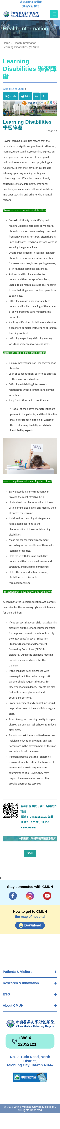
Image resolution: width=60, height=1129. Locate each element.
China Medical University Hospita (30, 1024)
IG (30, 896)
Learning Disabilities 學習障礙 (21, 47)
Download (32, 925)
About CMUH (13, 1005)
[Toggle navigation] (54, 14)
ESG (6, 994)
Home (6, 43)
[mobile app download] (30, 1077)
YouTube (47, 896)
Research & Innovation (21, 983)
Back (30, 853)
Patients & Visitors (17, 972)
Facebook (13, 896)
